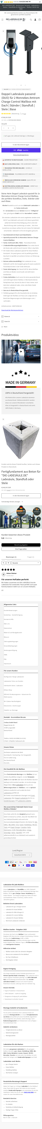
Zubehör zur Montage (11, 710)
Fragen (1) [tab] (30, 557)
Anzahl (4, 124)
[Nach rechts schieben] (25, 85)
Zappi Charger (15, 827)
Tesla (6, 827)
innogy (29, 830)
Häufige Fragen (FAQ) (12, 1110)
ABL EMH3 (11, 825)
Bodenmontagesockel (12, 1033)
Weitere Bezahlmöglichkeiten (21, 155)
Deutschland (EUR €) (20, 855)
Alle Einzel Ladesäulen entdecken (15, 921)
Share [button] (5, 327)
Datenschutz (8, 628)
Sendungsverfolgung (10, 650)
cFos (17, 825)
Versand (8, 490)
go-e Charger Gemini (12, 1064)
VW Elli (34, 825)
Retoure (6, 637)
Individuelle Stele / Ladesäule (13, 685)
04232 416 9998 (29, 1092)
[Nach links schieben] (17, 85)
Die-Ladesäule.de (18, 868)
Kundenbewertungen (10, 610)
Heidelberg (27, 825)
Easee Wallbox (10, 1067)
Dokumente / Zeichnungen (12, 706)
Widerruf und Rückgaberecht (13, 632)
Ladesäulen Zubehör (24, 801)
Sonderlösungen (9, 801)
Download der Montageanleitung (12, 310)
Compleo (24, 827)
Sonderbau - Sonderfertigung (13, 615)
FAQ (5, 659)
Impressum (7, 663)
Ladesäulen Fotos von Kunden (13, 681)
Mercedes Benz (21, 830)
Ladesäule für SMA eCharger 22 (15, 912)
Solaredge (7, 832)
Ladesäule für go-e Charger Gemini (16, 906)
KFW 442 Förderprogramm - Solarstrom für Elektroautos (17, 695)
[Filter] (8, 563)
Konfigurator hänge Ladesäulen (14, 677)
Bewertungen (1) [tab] (11, 557)
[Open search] (3, 563)
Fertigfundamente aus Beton (14, 1030)
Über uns (7, 624)
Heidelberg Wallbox (11, 1070)
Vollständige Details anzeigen (11, 502)
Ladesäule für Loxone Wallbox (14, 915)
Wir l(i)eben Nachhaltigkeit (12, 701)
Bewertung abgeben (21, 545)
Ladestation (8, 793)
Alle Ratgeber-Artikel (12, 960)
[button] (2, 20)
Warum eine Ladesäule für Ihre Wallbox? (17, 954)
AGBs (5, 655)
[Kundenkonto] (35, 20)
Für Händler (9, 1104)
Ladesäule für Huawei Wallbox (14, 918)
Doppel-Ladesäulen (21, 798)
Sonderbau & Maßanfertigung (14, 1107)
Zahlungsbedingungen (11, 641)
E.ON (13, 830)
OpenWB (19, 832)
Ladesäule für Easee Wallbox (14, 909)
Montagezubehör (10, 1035)
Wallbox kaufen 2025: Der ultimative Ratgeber (19, 951)
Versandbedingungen (10, 646)
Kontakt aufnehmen (11, 1101)
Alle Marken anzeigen (12, 1073)
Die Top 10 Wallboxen (12, 957)
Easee (21, 825)
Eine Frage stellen (21, 549)
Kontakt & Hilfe (8, 619)
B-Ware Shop (8, 690)
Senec (13, 832)
